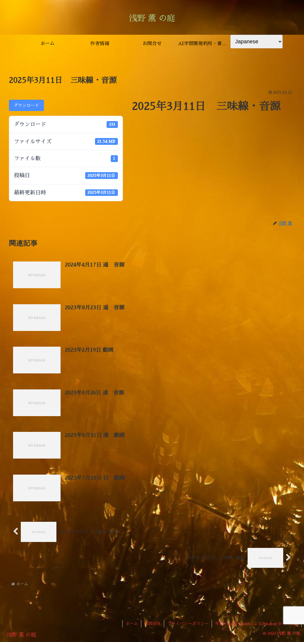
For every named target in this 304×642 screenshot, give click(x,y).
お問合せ (152, 624)
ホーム (132, 624)
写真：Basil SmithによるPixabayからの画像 (256, 624)
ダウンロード (26, 105)
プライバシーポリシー (188, 624)
